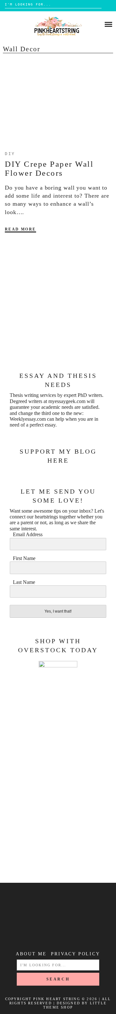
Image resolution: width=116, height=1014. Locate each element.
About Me (31, 953)
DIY (10, 153)
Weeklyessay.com (28, 419)
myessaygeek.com (66, 401)
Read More (20, 229)
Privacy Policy (75, 953)
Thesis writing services (33, 395)
